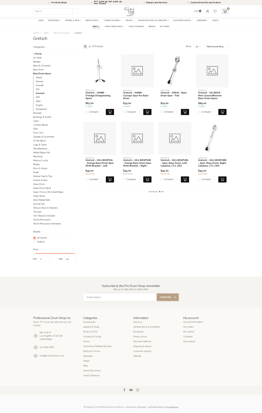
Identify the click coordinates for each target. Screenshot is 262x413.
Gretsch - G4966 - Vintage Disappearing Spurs (98, 95)
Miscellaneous (40, 148)
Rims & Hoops (40, 168)
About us (137, 322)
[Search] (76, 11)
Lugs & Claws (40, 144)
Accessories (53, 20)
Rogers (39, 105)
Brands (152, 27)
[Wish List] (215, 11)
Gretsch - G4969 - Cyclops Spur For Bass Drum (135, 95)
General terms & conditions (146, 327)
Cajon (36, 121)
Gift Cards (164, 27)
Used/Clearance (136, 27)
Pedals (36, 164)
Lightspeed (141, 407)
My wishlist (188, 331)
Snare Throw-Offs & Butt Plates (48, 192)
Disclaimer (138, 331)
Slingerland (41, 109)
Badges (37, 61)
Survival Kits (39, 204)
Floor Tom (38, 133)
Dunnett (39, 85)
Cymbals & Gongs (112, 20)
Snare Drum (39, 184)
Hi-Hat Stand (39, 140)
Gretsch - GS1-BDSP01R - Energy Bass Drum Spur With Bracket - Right (137, 163)
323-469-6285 (47, 347)
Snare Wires (39, 196)
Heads (215, 20)
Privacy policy (140, 336)
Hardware (201, 20)
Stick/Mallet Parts (41, 200)
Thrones (37, 212)
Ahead (39, 77)
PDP (38, 97)
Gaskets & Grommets (43, 137)
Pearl (38, 101)
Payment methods (142, 341)
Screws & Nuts (40, 180)
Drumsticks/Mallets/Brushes (152, 20)
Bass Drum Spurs (62, 33)
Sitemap (137, 356)
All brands (42, 238)
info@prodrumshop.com (52, 355)
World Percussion (113, 27)
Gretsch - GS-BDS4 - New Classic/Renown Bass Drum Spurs (210, 95)
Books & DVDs (92, 20)
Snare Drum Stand (42, 188)
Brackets (37, 113)
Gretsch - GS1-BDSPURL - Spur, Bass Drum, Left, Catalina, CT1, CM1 (174, 163)
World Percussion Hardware (47, 223)
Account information (193, 322)
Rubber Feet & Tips (42, 176)
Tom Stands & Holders (44, 216)
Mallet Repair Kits (41, 152)
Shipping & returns (142, 346)
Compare (93, 112)
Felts (35, 129)
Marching (37, 156)
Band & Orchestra (41, 65)
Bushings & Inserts (42, 117)
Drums (129, 20)
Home (41, 20)
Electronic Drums (181, 20)
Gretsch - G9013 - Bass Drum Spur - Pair (174, 94)
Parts (96, 27)
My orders (188, 327)
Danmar (39, 81)
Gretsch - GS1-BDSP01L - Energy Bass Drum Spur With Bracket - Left (100, 163)
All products (189, 341)
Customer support (142, 351)
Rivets (36, 172)
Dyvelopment (172, 407)
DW (38, 89)
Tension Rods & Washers (45, 208)
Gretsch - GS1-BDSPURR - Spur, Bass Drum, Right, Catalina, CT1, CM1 (212, 163)
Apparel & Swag (72, 20)
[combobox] (56, 11)
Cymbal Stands (40, 125)
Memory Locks (40, 160)
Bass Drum (38, 69)
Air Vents (37, 58)
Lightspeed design (155, 407)
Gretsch (78, 33)
